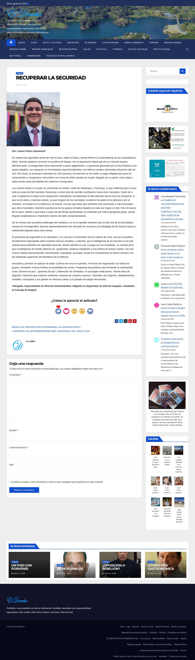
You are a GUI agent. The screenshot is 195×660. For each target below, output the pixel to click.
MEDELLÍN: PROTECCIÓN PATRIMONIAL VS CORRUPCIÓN (45, 327)
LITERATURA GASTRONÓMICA (161, 567)
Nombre (13, 430)
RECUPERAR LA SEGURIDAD (51, 78)
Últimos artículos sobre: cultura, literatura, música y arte (135, 656)
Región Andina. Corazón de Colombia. (157, 644)
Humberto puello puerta (172, 339)
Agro (34, 42)
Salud (87, 49)
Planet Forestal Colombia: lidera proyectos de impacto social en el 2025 (173, 312)
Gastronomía (110, 42)
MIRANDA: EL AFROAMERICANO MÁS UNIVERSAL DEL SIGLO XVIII (51, 331)
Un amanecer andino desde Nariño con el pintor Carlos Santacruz (172, 254)
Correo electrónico (18, 447)
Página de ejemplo (134, 644)
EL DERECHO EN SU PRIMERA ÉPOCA (123, 639)
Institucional (161, 49)
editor (32, 341)
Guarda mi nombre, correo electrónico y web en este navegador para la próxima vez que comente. (57, 482)
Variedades (34, 56)
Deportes (73, 42)
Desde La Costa (147, 627)
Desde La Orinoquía (178, 627)
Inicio (21, 42)
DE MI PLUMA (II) (70, 569)
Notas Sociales (138, 49)
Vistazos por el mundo (60, 56)
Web (11, 465)
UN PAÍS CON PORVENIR (21, 567)
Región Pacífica (68, 49)
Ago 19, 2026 (19, 573)
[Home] (11, 42)
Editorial (15, 56)
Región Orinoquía (42, 49)
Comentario (15, 375)
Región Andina (172, 42)
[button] (187, 49)
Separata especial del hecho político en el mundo (159, 650)
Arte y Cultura (52, 42)
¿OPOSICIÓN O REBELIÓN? (113, 567)
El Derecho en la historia (177, 633)
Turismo (118, 49)
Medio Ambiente (134, 42)
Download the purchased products (135, 633)
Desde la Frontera (162, 627)
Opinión (153, 42)
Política (102, 49)
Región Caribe (18, 49)
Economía (91, 42)
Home (122, 627)
